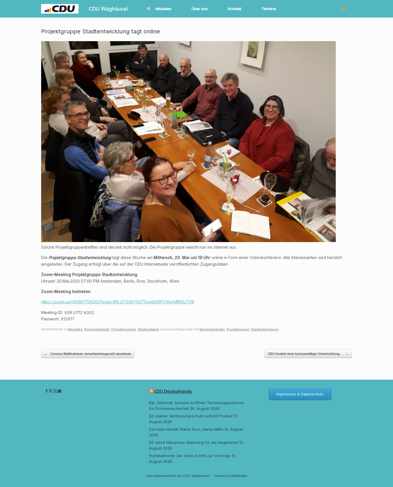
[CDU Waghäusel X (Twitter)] (51, 391)
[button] (343, 9)
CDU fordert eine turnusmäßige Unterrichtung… (308, 354)
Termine (269, 8)
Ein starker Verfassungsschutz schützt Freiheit (191, 416)
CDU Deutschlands (173, 391)
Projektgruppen (123, 329)
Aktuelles (163, 8)
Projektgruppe (237, 329)
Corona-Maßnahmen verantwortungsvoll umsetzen (87, 354)
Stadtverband (148, 329)
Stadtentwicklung (264, 329)
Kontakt (234, 8)
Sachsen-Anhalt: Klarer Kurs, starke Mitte (186, 429)
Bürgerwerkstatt (97, 329)
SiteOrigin (239, 476)
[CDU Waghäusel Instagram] (55, 391)
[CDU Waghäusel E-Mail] (59, 391)
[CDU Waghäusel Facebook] (47, 391)
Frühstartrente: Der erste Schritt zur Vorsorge (189, 455)
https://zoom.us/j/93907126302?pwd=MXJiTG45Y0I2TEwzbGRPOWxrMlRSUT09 (117, 301)
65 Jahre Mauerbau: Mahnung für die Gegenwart (193, 442)
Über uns (200, 8)
